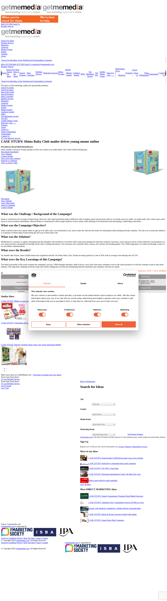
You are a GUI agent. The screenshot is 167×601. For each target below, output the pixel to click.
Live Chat (5, 388)
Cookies (45, 538)
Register (4, 67)
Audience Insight (76, 74)
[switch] (69, 315)
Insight (3, 52)
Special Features (33, 60)
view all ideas (85, 484)
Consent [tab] (46, 283)
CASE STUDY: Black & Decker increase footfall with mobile (113, 514)
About (3, 56)
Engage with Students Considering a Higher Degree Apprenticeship (115, 508)
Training (4, 54)
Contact (38, 538)
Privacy (20, 538)
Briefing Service (7, 43)
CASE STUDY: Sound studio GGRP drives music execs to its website (116, 458)
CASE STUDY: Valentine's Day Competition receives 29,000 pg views (116, 502)
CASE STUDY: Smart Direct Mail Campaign (106, 520)
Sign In (10, 67)
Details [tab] (84, 283)
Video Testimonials (144, 74)
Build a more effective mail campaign (103, 480)
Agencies (4, 47)
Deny (48, 324)
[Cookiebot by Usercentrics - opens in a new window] (125, 275)
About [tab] (120, 283)
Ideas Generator (46, 60)
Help (25, 538)
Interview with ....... (110, 74)
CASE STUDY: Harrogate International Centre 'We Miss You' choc (115, 474)
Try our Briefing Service (10, 379)
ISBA (83, 74)
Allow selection (83, 324)
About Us (5, 130)
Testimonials (153, 74)
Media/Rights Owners (139, 446)
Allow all (118, 324)
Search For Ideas (7, 41)
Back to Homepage (87, 381)
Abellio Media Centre (102, 74)
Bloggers (121, 75)
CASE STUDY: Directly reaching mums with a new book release (31, 345)
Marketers (5, 45)
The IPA (96, 74)
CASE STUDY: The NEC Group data (103, 468)
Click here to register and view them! (47, 375)
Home (4, 73)
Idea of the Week (20, 60)
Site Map (31, 538)
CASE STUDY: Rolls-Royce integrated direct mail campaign (112, 463)
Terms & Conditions (9, 538)
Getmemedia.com (86, 437)
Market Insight (69, 74)
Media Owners (6, 49)
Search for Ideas (8, 60)
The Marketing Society (90, 74)
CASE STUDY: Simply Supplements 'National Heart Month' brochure (116, 496)
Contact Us (5, 136)
